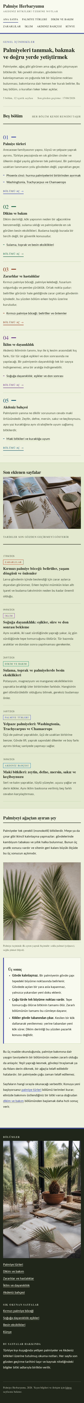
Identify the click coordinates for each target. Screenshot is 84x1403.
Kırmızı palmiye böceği (18, 1311)
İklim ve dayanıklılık (18, 344)
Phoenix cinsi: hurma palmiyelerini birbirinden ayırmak (43, 175)
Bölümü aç (11, 191)
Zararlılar (12, 26)
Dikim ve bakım (62, 19)
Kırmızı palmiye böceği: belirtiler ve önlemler (36, 313)
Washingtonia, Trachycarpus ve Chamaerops (36, 182)
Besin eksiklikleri (14, 1325)
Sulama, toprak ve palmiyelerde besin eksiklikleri (33, 672)
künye (68, 1387)
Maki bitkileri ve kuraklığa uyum (28, 439)
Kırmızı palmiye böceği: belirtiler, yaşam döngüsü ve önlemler (36, 571)
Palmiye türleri (34, 19)
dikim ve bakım (13, 1101)
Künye (70, 26)
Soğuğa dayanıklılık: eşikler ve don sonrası (34, 376)
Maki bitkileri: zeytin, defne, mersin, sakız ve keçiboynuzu (39, 774)
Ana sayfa (10, 19)
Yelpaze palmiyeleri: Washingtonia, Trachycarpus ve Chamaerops (31, 726)
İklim (29, 26)
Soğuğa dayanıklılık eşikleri (21, 1318)
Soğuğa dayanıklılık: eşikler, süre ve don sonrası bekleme (36, 624)
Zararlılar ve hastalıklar (21, 276)
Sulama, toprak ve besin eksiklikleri (30, 245)
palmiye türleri (31, 1090)
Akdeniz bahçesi (49, 26)
